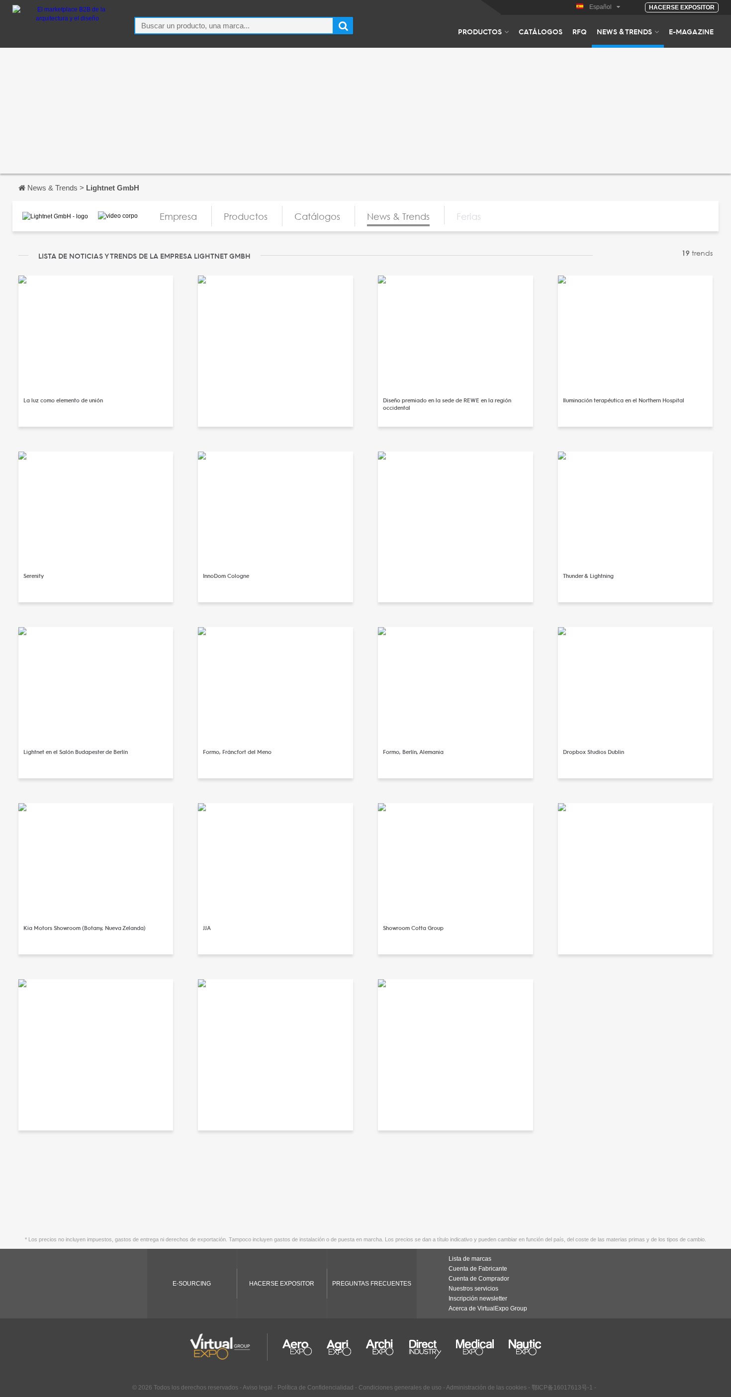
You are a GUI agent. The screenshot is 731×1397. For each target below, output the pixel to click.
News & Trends (624, 31)
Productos (480, 31)
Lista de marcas (470, 1258)
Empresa (178, 216)
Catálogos (540, 31)
